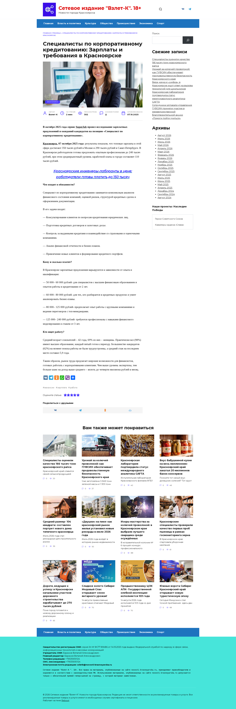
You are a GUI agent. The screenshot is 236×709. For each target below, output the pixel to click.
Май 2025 (163, 184)
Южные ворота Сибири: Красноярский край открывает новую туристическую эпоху (175, 590)
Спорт (160, 23)
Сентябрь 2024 (166, 194)
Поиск (156, 33)
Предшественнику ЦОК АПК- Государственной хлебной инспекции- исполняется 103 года (137, 590)
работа (73, 387)
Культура (90, 23)
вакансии (49, 387)
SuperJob (81, 126)
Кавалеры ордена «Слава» (169, 224)
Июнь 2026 (164, 142)
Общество (106, 23)
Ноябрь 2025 (165, 165)
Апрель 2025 (165, 187)
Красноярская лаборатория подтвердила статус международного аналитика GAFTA (134, 467)
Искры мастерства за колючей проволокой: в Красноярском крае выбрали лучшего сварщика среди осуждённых (136, 530)
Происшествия (126, 23)
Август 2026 (164, 135)
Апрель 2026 (165, 148)
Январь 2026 (165, 158)
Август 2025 (164, 174)
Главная (48, 23)
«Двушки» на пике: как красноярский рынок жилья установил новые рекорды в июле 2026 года (98, 528)
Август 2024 (164, 197)
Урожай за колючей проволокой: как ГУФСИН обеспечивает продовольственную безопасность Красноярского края (97, 469)
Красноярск (50, 143)
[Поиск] (188, 40)
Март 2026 (163, 151)
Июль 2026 (164, 138)
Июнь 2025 (164, 181)
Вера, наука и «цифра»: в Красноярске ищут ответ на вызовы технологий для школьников (172, 85)
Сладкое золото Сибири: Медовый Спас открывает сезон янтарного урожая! (98, 590)
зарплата (62, 387)
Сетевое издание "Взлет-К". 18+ (100, 8)
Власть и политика (69, 23)
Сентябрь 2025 (166, 171)
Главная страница (52, 33)
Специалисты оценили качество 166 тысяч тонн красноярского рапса (171, 62)
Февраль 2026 (166, 155)
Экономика (146, 23)
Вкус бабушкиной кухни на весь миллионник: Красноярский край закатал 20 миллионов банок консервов (176, 467)
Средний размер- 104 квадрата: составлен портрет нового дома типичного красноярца (58, 526)
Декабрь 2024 (166, 191)
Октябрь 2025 (165, 168)
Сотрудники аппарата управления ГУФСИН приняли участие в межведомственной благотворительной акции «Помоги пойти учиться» (172, 112)
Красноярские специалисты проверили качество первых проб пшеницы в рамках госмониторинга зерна (176, 528)
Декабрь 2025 (166, 161)
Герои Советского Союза (169, 218)
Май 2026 (163, 145)
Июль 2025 (164, 178)
